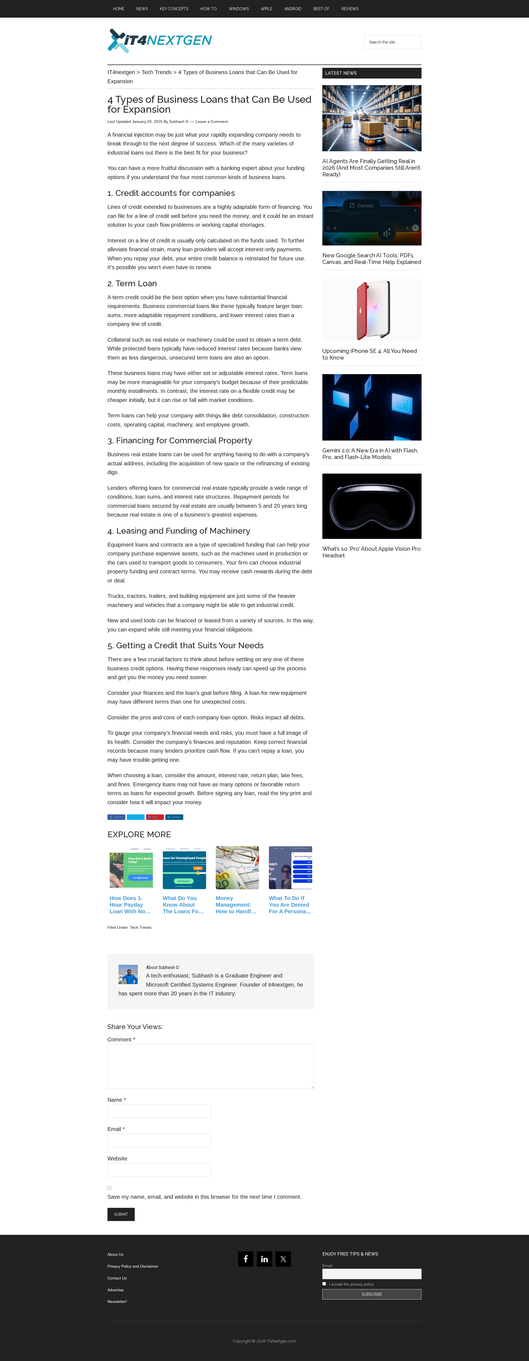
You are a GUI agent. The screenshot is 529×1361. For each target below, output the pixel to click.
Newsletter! (117, 1301)
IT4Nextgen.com (281, 1341)
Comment (121, 1039)
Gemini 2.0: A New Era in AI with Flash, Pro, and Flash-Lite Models (370, 453)
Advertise (115, 1290)
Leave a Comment (212, 121)
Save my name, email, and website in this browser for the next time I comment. (204, 1197)
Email (116, 1129)
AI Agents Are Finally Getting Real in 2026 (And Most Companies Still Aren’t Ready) (371, 168)
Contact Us (117, 1278)
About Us (115, 1254)
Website (117, 1158)
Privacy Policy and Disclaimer (132, 1266)
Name (116, 1100)
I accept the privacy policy (351, 1284)
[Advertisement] (372, 612)
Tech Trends (141, 927)
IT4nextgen (159, 41)
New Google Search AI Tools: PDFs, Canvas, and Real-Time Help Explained (371, 258)
